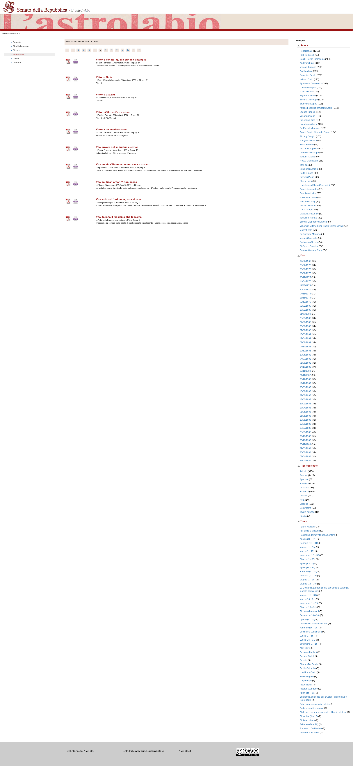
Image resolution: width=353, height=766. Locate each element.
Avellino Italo (306, 71)
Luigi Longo (306, 680)
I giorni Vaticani (307, 526)
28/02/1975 (305, 273)
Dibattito (304, 487)
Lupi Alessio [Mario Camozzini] (315, 185)
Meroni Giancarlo (308, 238)
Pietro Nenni (306, 684)
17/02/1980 (305, 310)
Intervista (304, 483)
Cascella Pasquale (309, 213)
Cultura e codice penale (312, 708)
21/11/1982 (305, 375)
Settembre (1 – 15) (309, 644)
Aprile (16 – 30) (307, 567)
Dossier (303, 495)
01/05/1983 (305, 411)
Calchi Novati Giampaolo (312, 59)
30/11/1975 (305, 277)
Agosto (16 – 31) (308, 539)
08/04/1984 (305, 456)
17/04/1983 (305, 407)
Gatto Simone (306, 173)
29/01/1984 (305, 448)
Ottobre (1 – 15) (307, 559)
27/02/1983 (305, 395)
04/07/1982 (305, 359)
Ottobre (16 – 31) (308, 607)
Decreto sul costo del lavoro (313, 623)
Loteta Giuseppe (308, 87)
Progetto (16, 42)
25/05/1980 (305, 318)
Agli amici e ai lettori (310, 530)
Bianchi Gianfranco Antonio (313, 222)
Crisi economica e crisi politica (315, 704)
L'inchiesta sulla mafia (311, 631)
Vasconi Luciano (308, 67)
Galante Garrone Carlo (311, 250)
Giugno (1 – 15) (307, 579)
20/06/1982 (305, 354)
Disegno (304, 504)
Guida (15, 58)
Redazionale (306, 51)
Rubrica (304, 475)
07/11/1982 (305, 371)
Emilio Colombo (308, 668)
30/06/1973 (305, 269)
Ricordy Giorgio (307, 136)
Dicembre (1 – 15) (309, 716)
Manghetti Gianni (308, 140)
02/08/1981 (305, 342)
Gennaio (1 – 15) (308, 575)
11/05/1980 (305, 314)
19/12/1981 (305, 350)
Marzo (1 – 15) (307, 551)
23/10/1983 (305, 440)
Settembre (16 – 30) (310, 615)
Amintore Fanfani (308, 652)
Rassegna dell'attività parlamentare (317, 535)
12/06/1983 (305, 424)
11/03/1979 (305, 285)
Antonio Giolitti (307, 656)
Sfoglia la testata (20, 46)
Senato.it (185, 751)
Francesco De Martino (311, 728)
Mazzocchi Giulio (308, 197)
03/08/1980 (305, 326)
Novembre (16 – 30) (310, 555)
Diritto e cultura (307, 720)
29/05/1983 (305, 420)
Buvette (303, 660)
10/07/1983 (305, 428)
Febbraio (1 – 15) (308, 571)
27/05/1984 (305, 460)
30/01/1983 (305, 387)
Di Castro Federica (309, 246)
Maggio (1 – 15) (307, 547)
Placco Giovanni (308, 205)
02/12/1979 (305, 302)
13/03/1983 (305, 399)
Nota (302, 500)
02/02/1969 (305, 261)
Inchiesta (304, 491)
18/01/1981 (305, 334)
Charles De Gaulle (309, 664)
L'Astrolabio (13, 34)
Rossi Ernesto (307, 144)
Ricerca (16, 50)
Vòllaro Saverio (307, 116)
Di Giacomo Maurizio (310, 234)
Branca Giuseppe (308, 103)
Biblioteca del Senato (80, 751)
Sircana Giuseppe (309, 99)
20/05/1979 (305, 289)
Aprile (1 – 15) (307, 563)
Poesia (303, 516)
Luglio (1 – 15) (307, 636)
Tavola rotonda (307, 512)
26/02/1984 (305, 452)
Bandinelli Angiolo (309, 169)
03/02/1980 (305, 306)
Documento (305, 508)
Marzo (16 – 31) (307, 599)
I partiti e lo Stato (308, 672)
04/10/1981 (305, 346)
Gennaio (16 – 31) (309, 543)
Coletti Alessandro (309, 189)
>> (139, 50)
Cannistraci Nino (308, 193)
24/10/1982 (305, 367)
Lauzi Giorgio (306, 209)
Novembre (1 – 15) (309, 603)
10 (128, 50)
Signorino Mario (308, 95)
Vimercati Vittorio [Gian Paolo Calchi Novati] (321, 226)
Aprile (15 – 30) (307, 693)
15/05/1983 (305, 416)
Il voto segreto (307, 676)
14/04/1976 (305, 281)
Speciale (304, 479)
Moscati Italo (306, 230)
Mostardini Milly (307, 201)
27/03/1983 (305, 403)
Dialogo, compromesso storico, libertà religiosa (323, 712)
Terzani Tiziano (307, 156)
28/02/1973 (305, 265)
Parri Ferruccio (307, 55)
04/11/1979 (305, 293)
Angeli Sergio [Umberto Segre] (315, 132)
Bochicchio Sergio (309, 242)
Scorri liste (18, 54)
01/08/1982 (305, 363)
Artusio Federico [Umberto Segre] (316, 108)
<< (67, 50)
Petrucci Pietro (307, 177)
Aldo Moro (305, 648)
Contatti (16, 62)
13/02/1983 (305, 391)
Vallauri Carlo (306, 79)
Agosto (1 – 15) (307, 619)
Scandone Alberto (309, 124)
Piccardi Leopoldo (309, 148)
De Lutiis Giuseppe (309, 152)
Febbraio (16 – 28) (309, 627)
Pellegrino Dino (307, 120)
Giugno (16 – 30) (308, 583)
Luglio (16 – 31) (307, 640)
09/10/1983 (305, 436)
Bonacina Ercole (308, 75)
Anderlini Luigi (307, 63)
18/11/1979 (305, 297)
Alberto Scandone (309, 688)
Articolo (303, 471)
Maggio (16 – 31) (308, 595)
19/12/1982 (305, 383)
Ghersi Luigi (306, 181)
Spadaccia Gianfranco (311, 83)
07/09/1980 (305, 330)
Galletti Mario (306, 91)
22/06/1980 (305, 322)
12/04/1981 (305, 338)
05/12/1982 (305, 379)
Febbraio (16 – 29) (309, 724)
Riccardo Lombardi (309, 611)
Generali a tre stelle (309, 732)
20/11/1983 (305, 444)
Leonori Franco (307, 112)
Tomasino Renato (308, 217)
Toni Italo (304, 165)
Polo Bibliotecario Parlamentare (143, 751)
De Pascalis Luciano (310, 128)
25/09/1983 (305, 432)
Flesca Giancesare (309, 160)
